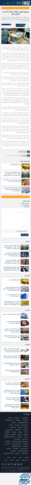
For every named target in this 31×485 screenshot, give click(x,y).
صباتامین (17, 439)
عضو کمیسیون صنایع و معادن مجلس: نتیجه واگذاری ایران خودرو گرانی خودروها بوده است (12, 189)
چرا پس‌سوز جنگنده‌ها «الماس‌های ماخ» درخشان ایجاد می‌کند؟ (12, 336)
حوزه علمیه (18, 429)
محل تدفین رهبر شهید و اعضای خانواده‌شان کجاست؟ (12, 371)
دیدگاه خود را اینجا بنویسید (22, 212)
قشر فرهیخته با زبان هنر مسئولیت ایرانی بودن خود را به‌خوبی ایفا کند (11, 356)
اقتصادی (25, 420)
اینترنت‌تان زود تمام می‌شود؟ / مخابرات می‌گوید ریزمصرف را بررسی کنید (12, 399)
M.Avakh (21, 152)
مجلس (25, 446)
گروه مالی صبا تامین (8, 453)
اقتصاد (10, 418)
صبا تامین (25, 439)
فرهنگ (8, 441)
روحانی (13, 434)
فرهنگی (25, 444)
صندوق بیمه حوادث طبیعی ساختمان (20, 441)
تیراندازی (13, 427)
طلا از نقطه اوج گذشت (15, 164)
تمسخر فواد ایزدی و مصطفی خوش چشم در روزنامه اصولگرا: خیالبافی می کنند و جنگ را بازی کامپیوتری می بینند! (11, 269)
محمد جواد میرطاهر (16, 446)
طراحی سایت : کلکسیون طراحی (15, 470)
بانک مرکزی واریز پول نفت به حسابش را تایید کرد (13, 295)
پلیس (17, 453)
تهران (26, 427)
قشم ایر (7, 444)
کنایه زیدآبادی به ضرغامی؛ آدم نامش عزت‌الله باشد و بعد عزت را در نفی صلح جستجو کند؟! (11, 254)
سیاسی (19, 437)
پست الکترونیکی (24, 225)
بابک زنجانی (24, 425)
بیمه (11, 425)
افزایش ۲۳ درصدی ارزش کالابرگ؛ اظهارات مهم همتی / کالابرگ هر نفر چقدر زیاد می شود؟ (11, 391)
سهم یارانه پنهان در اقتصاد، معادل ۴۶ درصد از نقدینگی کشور (15, 13)
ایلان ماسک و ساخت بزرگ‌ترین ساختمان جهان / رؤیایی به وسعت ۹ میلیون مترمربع (12, 330)
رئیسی (26, 434)
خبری (20, 432)
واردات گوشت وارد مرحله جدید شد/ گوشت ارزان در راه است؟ (12, 180)
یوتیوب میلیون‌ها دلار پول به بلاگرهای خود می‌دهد (13, 322)
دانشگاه (7, 432)
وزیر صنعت (25, 453)
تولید (19, 427)
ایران (14, 422)
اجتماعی (16, 418)
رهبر (19, 434)
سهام (26, 437)
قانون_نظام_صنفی (16, 444)
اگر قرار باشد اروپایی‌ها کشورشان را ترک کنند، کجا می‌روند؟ (11, 364)
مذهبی (16, 448)
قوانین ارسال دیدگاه (21, 231)
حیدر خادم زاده (9, 429)
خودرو (14, 432)
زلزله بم (7, 434)
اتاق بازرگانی (25, 418)
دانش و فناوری (25, 460)
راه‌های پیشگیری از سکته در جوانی (11, 314)
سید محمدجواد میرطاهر (9, 437)
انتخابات (18, 420)
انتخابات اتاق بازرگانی (23, 422)
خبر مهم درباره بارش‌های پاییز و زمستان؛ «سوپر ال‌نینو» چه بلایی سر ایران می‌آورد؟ (12, 406)
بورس (17, 425)
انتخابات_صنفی (9, 420)
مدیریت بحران (24, 448)
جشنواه (25, 429)
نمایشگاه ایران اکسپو (23, 451)
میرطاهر (9, 448)
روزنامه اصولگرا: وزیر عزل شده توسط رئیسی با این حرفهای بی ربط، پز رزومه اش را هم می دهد (12, 261)
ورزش (14, 451)
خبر (26, 432)
